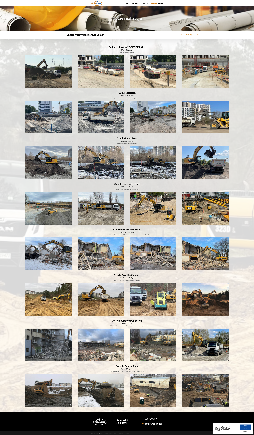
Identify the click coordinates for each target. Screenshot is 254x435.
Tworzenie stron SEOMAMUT (111, 433)
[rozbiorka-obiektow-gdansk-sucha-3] (101, 360)
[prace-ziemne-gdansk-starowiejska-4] (153, 133)
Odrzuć (245, 428)
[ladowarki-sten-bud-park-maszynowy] (205, 133)
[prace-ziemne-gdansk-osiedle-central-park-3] (153, 406)
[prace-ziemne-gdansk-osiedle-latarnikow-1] (48, 178)
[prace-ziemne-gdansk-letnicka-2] (48, 224)
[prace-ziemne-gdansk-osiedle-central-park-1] (48, 406)
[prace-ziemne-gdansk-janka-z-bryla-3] (153, 315)
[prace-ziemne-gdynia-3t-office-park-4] (205, 87)
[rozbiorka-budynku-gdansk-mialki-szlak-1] (101, 269)
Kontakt (160, 3)
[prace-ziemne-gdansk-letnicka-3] (101, 224)
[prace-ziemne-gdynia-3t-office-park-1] (48, 87)
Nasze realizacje (127, 18)
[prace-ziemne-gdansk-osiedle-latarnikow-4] (205, 178)
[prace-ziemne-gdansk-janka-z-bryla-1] (48, 315)
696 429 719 (151, 418)
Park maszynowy (145, 3)
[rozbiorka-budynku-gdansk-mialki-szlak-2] (153, 269)
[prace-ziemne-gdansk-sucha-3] (205, 224)
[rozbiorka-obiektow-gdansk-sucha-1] (48, 360)
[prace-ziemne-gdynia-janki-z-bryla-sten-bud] (205, 360)
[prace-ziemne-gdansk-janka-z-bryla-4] (205, 315)
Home (128, 3)
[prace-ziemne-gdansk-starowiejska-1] (48, 133)
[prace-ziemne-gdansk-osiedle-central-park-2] (101, 406)
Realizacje (154, 3)
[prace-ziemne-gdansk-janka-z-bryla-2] (101, 315)
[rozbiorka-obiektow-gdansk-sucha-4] (153, 360)
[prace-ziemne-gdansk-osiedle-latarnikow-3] (153, 178)
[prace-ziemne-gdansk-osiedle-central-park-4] (205, 406)
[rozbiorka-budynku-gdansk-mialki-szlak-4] (205, 269)
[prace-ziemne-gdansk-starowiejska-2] (101, 133)
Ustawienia (245, 431)
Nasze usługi (134, 3)
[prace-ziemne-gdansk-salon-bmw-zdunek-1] (48, 269)
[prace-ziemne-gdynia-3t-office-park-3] (153, 87)
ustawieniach (217, 430)
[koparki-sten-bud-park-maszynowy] (153, 224)
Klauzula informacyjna (123, 433)
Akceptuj (245, 425)
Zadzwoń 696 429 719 (189, 35)
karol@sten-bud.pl (153, 423)
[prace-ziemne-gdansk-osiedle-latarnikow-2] (101, 178)
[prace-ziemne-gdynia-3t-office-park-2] (101, 87)
